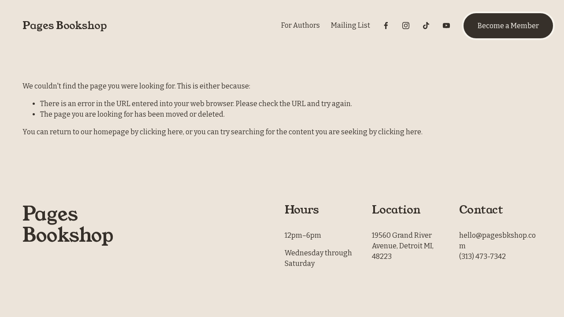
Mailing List (350, 25)
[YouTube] (446, 25)
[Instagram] (405, 25)
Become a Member (508, 26)
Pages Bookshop (64, 25)
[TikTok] (426, 25)
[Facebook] (386, 25)
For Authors (300, 25)
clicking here (161, 132)
